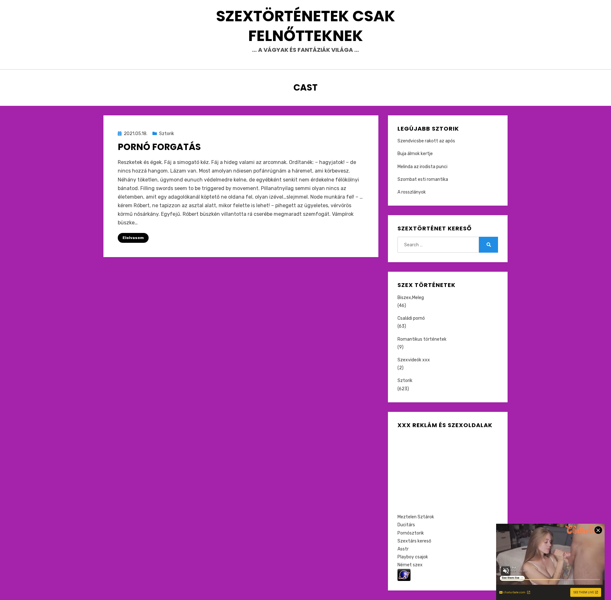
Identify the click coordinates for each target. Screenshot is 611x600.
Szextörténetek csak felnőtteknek (305, 25)
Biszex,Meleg (410, 297)
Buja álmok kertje (415, 153)
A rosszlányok (411, 192)
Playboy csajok (412, 557)
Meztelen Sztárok (415, 517)
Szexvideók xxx (413, 360)
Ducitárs (406, 525)
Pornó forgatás (159, 147)
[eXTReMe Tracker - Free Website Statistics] (404, 574)
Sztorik (166, 133)
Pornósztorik (410, 533)
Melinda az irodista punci (422, 166)
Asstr (403, 549)
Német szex (410, 565)
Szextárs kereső (414, 541)
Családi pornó (411, 318)
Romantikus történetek (421, 339)
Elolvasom (133, 237)
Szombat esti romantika (422, 179)
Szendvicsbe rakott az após (426, 141)
